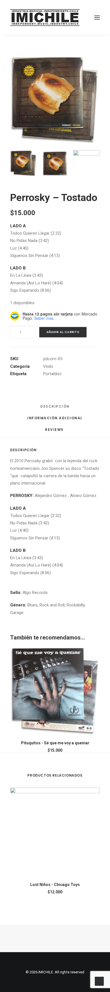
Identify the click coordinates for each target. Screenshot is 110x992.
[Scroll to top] (99, 981)
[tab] (55, 420)
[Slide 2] (55, 163)
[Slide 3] (86, 163)
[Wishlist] (71, 17)
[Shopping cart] (80, 17)
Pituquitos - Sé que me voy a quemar (55, 743)
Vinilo (48, 366)
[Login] (62, 17)
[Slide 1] (23, 163)
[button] (97, 17)
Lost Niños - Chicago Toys (55, 884)
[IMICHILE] (45, 17)
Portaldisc (52, 373)
